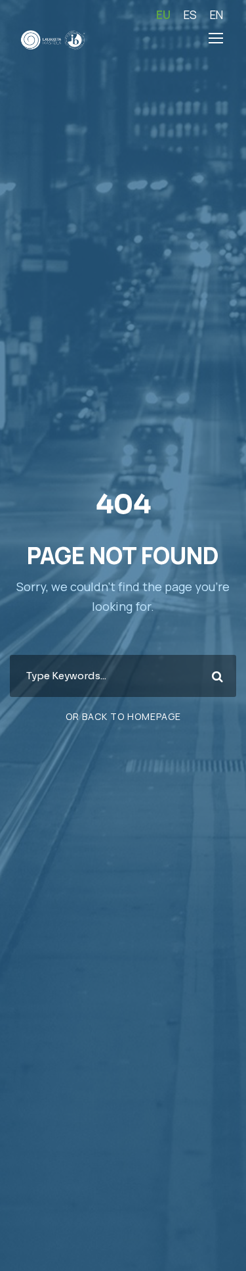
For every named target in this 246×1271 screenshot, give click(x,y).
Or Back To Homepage (123, 716)
